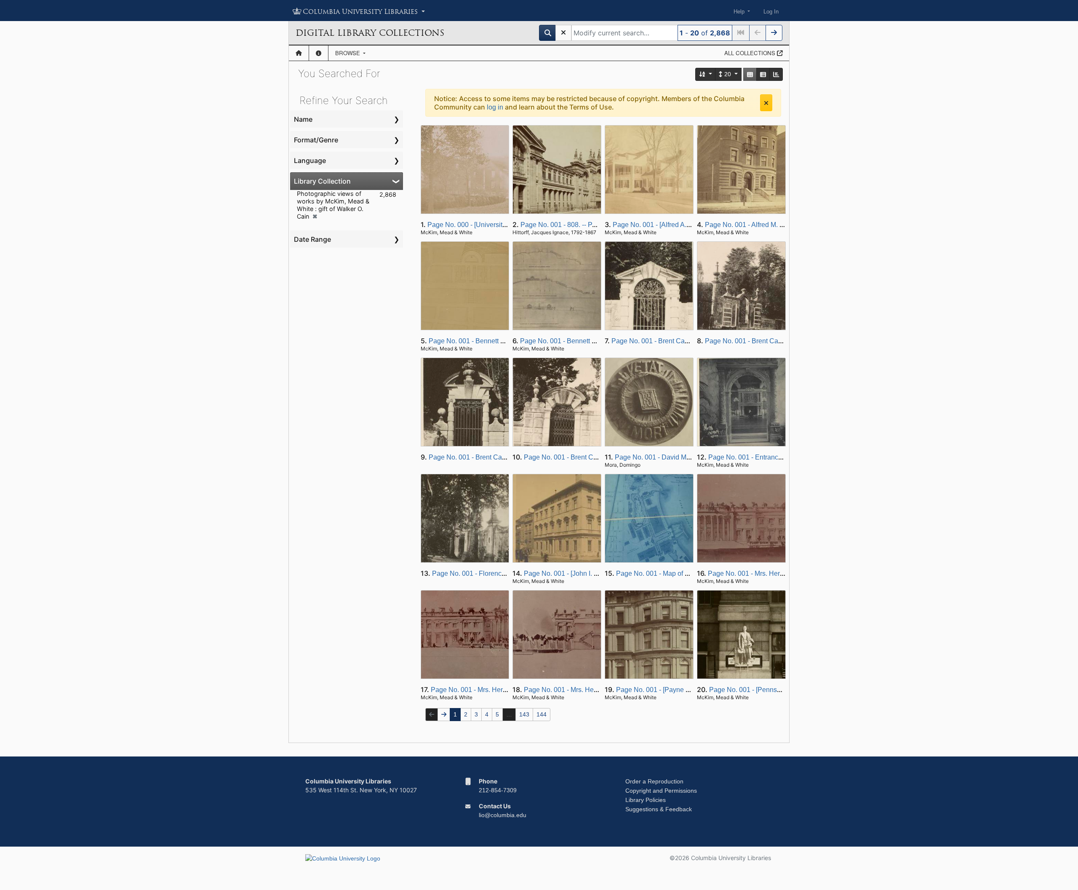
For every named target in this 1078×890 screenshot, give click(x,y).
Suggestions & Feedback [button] (658, 809)
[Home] (299, 53)
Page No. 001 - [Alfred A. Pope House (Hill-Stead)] (688, 224)
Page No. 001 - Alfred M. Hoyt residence (765, 224)
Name (303, 119)
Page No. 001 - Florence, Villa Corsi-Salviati (498, 573)
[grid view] (750, 74)
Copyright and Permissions (661, 790)
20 (728, 74)
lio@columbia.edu (502, 815)
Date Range (312, 239)
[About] (318, 53)
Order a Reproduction (654, 781)
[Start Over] (563, 33)
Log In (771, 11)
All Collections (750, 53)
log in (495, 107)
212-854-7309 (498, 790)
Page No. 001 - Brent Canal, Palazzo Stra (673, 341)
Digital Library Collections (370, 33)
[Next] (774, 33)
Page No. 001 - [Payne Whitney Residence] (681, 689)
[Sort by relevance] (705, 74)
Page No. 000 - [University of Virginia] (483, 224)
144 (541, 714)
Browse (348, 53)
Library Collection (322, 181)
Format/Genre (316, 140)
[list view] (763, 74)
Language (310, 160)
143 (524, 714)
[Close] (766, 102)
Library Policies (645, 799)
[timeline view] (776, 74)
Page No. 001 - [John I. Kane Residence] (585, 573)
